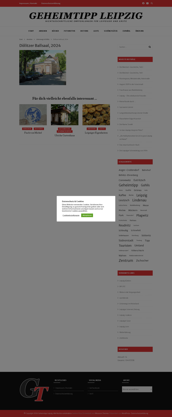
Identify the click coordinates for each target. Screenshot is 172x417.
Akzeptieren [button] (87, 215)
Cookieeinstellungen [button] (71, 215)
